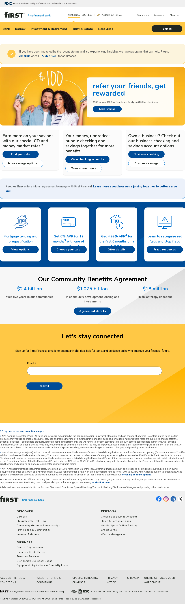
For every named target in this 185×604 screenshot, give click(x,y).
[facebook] (159, 501)
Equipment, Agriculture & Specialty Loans (43, 565)
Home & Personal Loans (116, 521)
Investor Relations (28, 534)
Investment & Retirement (49, 29)
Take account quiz (83, 168)
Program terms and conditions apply (23, 431)
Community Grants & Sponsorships (38, 525)
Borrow (20, 29)
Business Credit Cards (31, 552)
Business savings (146, 163)
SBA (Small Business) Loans (34, 561)
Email (30, 363)
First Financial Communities (34, 530)
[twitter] (180, 501)
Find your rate (20, 154)
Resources (105, 29)
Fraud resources (165, 250)
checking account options (136, 474)
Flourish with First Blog (31, 521)
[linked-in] (173, 501)
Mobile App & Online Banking (119, 525)
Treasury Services (28, 556)
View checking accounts (87, 159)
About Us (175, 15)
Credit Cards (109, 530)
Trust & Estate (82, 29)
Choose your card (69, 250)
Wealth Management (114, 534)
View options (20, 250)
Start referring (107, 109)
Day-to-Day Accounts (30, 547)
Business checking (146, 154)
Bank (6, 29)
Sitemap (133, 578)
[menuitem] (75, 14)
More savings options (23, 163)
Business (87, 15)
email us (25, 56)
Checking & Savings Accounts (119, 516)
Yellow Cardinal (112, 15)
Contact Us (143, 15)
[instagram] (166, 501)
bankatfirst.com (101, 482)
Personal (74, 15)
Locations (159, 15)
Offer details (117, 250)
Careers (22, 516)
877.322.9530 (48, 56)
